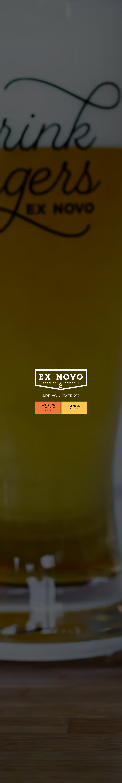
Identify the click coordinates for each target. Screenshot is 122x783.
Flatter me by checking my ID (48, 407)
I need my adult (74, 407)
